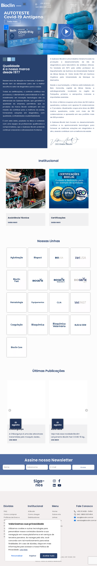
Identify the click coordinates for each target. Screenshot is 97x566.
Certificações (15, 217)
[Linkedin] (54, 485)
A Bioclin (31, 511)
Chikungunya (58, 429)
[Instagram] (54, 481)
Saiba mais (12, 21)
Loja (54, 529)
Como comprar (10, 514)
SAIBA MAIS (12, 222)
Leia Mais (24, 549)
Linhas (54, 517)
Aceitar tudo (48, 555)
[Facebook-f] (59, 481)
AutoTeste (14, 429)
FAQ (5, 511)
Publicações (57, 526)
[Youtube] (59, 485)
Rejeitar (32, 555)
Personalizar (17, 555)
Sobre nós (56, 514)
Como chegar (34, 514)
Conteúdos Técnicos (57, 521)
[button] (24, 4)
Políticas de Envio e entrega (12, 518)
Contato (55, 532)
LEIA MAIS (13, 440)
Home (54, 511)
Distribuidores (33, 517)
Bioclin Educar (58, 217)
